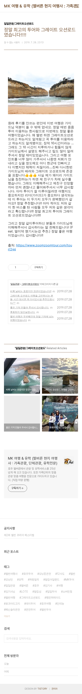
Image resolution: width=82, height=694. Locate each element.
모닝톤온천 (45, 573)
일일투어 (52, 591)
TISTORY (42, 688)
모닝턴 (9, 579)
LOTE (24, 591)
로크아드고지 (13, 603)
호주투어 (28, 573)
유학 (21, 579)
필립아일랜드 (52, 579)
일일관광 (15, 283)
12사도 (60, 573)
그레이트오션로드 (30, 283)
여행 (60, 585)
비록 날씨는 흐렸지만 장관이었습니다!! (30, 291)
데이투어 (30, 603)
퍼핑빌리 (34, 579)
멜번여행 (10, 597)
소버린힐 (67, 591)
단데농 (60, 603)
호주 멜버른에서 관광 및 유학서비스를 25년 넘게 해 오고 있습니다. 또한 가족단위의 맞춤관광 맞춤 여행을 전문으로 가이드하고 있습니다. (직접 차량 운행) (32, 474)
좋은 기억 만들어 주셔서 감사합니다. (29, 307)
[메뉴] (77, 6)
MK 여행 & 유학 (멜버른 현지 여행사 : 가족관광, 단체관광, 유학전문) (33, 460)
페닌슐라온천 (13, 609)
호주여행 (46, 603)
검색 (74, 638)
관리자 (55, 688)
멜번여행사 (12, 573)
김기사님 (10, 591)
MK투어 (69, 579)
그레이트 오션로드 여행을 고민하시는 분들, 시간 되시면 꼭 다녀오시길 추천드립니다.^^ (32, 299)
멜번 (72, 573)
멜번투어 (46, 609)
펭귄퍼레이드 (53, 597)
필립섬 (37, 591)
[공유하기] (19, 267)
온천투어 (30, 609)
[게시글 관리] (24, 267)
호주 (36, 585)
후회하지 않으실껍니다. (22, 312)
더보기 (7, 616)
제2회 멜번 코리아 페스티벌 (19, 535)
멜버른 (24, 585)
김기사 (48, 585)
